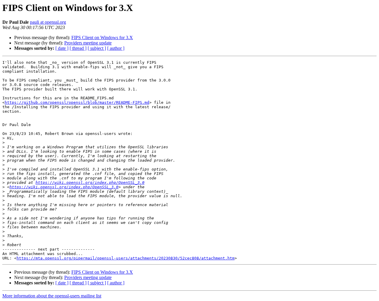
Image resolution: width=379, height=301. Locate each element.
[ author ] (115, 48)
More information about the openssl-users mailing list (51, 295)
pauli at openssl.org (48, 22)
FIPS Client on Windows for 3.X (102, 37)
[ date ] (61, 48)
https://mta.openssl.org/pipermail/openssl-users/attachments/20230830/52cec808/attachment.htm (126, 258)
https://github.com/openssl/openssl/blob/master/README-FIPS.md (77, 102)
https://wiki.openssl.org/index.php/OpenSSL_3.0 (90, 182)
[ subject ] (97, 48)
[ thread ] (78, 48)
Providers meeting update (88, 42)
